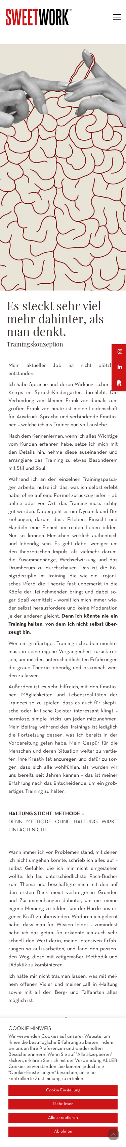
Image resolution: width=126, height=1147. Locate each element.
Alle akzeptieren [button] (63, 1118)
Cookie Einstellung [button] (63, 1090)
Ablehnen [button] (63, 1132)
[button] (117, 17)
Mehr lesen (63, 1104)
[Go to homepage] (38, 17)
